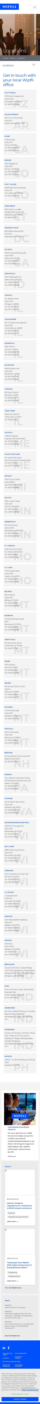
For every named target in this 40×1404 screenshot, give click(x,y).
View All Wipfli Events (13, 1288)
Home (5, 58)
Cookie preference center (20, 1394)
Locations (21, 58)
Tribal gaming (12, 1272)
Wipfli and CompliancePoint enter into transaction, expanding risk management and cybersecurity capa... (19, 1316)
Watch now (12, 1156)
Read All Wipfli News (12, 1336)
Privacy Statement (21, 1353)
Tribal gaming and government (18, 1217)
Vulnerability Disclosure (19, 1365)
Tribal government (14, 1276)
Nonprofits (11, 1213)
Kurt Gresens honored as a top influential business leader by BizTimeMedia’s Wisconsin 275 (19, 1326)
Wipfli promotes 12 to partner (15, 1307)
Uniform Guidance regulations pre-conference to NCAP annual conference (19, 1205)
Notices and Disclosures (6, 1365)
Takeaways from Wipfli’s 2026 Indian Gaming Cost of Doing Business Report (19, 1265)
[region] (20, 1385)
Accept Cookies (20, 1399)
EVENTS (8, 1167)
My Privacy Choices (9, 1361)
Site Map (17, 1361)
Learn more (11, 1221)
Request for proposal (18, 1357)
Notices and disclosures (30, 1390)
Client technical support (7, 1354)
